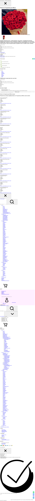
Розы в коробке (5, 334)
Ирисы (4, 228)
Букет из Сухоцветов (5, 220)
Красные (3, 75)
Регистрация (4, 303)
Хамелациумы (4, 407)
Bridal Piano (5, 345)
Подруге (4, 271)
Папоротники (4, 251)
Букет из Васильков (5, 261)
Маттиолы (4, 239)
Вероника (4, 391)
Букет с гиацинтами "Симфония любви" (5, 132)
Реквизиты (3, 291)
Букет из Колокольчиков (6, 260)
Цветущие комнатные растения (8, 365)
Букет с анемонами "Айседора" (4, 164)
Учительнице (4, 275)
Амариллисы (4, 240)
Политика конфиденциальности (5, 294)
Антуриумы (4, 403)
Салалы (4, 399)
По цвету (3, 411)
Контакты (3, 292)
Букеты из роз (3, 429)
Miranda (5, 340)
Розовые (4, 264)
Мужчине (4, 421)
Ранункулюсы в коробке (7, 355)
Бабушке (4, 424)
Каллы (4, 378)
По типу (3, 72)
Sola (4, 349)
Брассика (4, 255)
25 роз (3, 206)
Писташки (4, 248)
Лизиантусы (4, 238)
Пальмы (5, 366)
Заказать (1, 100)
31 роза (4, 207)
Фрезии (4, 387)
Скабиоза (4, 389)
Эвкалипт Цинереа (5, 400)
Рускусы (4, 249)
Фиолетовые (4, 412)
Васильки (4, 373)
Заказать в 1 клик (2, 55)
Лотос (3, 396)
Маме (3, 274)
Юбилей (4, 267)
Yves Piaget (5, 347)
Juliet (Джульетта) (6, 339)
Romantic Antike (6, 346)
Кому (2, 419)
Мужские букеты (5, 218)
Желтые (4, 413)
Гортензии (4, 226)
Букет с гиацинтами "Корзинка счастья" (5, 143)
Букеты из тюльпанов (4, 431)
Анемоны (4, 222)
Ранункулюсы (4, 237)
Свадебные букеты (5, 354)
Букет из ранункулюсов (6, 386)
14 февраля (4, 269)
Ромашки (4, 383)
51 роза (4, 332)
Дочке (3, 272)
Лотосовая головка (5, 408)
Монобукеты (4, 214)
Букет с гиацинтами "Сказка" (3, 148)
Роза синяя (1, 127)
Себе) (3, 420)
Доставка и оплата (4, 434)
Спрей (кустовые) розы (5, 337)
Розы (2, 71)
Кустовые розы (5, 256)
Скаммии (4, 252)
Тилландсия (4, 259)
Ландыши (4, 231)
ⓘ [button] (8, 442)
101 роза (4, 208)
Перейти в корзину (2, 103)
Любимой (4, 423)
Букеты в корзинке (5, 358)
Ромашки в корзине (6, 360)
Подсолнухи (4, 233)
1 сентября (4, 268)
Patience (5, 341)
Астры (4, 223)
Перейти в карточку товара (8, 103)
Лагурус (4, 394)
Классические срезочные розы (6, 212)
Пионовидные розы (5, 405)
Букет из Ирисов (5, 410)
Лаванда (4, 230)
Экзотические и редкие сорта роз (7, 213)
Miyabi (5, 348)
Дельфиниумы (4, 241)
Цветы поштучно (5, 219)
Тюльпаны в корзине (6, 361)
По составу (3, 73)
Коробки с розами (5, 211)
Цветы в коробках (5, 216)
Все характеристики (2, 52)
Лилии (4, 379)
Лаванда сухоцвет (5, 243)
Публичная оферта (4, 439)
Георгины (4, 225)
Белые (3, 265)
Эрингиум (4, 245)
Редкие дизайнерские (6, 364)
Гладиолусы (4, 227)
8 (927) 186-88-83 (2, 316)
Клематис (4, 244)
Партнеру (4, 273)
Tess (4, 342)
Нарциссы (4, 232)
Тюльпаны (4, 234)
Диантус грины (5, 253)
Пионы (4, 235)
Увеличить (29, 34)
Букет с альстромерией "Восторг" (4, 187)
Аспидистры (4, 250)
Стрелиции (4, 404)
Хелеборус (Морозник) (5, 392)
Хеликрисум (4, 247)
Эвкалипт (4, 397)
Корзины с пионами (6, 359)
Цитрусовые (5, 367)
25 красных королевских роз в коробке (4, 111)
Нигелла (4, 258)
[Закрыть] (5, 451)
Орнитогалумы (5, 257)
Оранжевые (4, 263)
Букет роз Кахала (6, 368)
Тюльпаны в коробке (6, 357)
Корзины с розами (5, 210)
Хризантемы (4, 384)
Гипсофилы (4, 402)
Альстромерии (4, 371)
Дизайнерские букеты (5, 215)
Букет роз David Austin (7, 351)
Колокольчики (4, 229)
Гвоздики (4, 224)
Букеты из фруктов (5, 362)
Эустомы (4, 236)
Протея (4, 395)
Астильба (4, 242)
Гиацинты (4, 376)
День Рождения (5, 416)
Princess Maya (6, 350)
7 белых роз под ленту (2, 104)
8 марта (4, 418)
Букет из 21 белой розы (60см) (3, 97)
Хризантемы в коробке (7, 356)
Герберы (4, 375)
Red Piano (5, 344)
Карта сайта (3, 293)
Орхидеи (4, 381)
